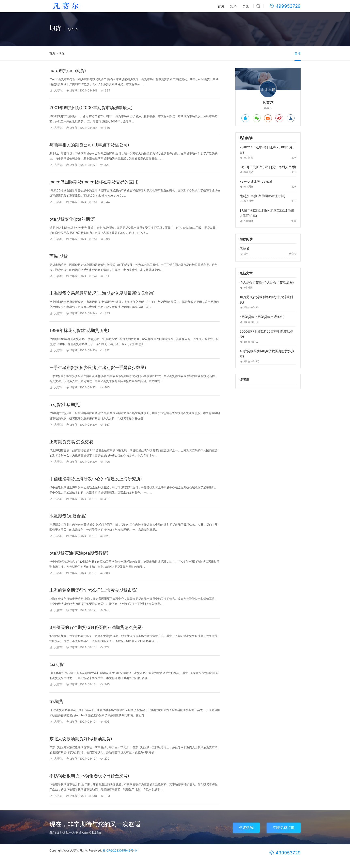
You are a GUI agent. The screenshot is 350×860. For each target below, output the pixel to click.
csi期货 (56, 664)
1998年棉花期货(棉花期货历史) (79, 330)
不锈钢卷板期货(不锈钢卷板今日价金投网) (89, 775)
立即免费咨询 (284, 827)
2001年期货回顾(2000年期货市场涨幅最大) (91, 107)
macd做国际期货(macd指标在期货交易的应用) (94, 181)
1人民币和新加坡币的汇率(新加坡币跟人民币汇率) (267, 213)
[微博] (279, 118)
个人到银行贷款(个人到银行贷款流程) (267, 282)
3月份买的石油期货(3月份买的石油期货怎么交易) (96, 627)
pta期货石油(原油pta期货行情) (79, 553)
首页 (221, 6)
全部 (298, 53)
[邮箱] (268, 118)
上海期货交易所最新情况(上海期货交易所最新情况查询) (102, 293)
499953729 (288, 6)
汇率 (233, 6)
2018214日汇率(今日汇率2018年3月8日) (267, 149)
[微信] (256, 118)
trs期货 (56, 701)
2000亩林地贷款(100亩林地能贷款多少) (266, 334)
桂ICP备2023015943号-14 (120, 850)
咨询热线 (246, 827)
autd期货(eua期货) (67, 70)
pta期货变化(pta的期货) (72, 219)
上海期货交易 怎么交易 (71, 441)
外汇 (246, 6)
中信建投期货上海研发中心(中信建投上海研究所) (95, 478)
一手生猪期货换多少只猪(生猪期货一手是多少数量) (97, 367)
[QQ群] (291, 118)
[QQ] (245, 118)
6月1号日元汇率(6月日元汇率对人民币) (268, 167)
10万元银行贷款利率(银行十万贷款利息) (266, 299)
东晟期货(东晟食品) (68, 516)
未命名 (244, 248)
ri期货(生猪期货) (65, 404)
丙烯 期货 (58, 256)
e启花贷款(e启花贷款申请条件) (262, 317)
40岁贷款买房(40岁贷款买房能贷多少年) (267, 353)
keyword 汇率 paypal (256, 181)
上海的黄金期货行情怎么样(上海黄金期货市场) (93, 590)
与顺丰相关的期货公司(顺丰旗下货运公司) (89, 144)
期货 (61, 53)
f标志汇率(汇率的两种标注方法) (262, 196)
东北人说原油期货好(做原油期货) (80, 738)
